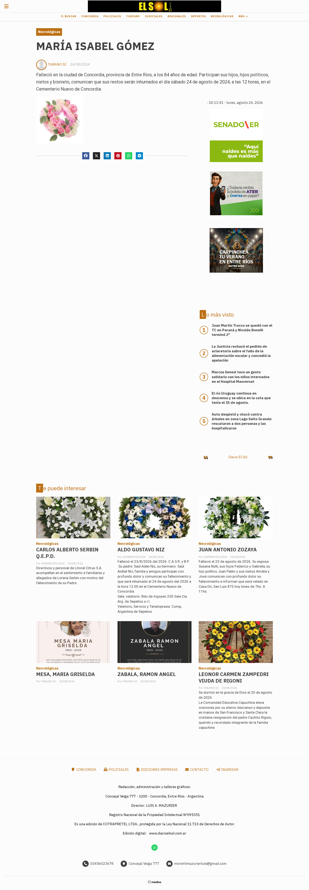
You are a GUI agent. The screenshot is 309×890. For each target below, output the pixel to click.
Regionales (177, 16)
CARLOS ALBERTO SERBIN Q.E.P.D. (67, 552)
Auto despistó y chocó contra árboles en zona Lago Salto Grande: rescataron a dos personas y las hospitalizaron (242, 421)
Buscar (70, 16)
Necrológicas (222, 16)
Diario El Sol (237, 457)
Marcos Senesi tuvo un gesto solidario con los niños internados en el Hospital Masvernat (240, 377)
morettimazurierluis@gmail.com (200, 863)
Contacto (199, 769)
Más (242, 16)
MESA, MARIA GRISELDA (65, 674)
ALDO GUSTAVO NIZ (141, 549)
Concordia (90, 16)
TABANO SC (57, 64)
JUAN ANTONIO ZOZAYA (228, 549)
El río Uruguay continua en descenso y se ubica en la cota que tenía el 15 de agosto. (241, 398)
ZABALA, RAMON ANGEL (147, 674)
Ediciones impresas (159, 769)
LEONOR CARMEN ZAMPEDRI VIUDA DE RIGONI (234, 677)
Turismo (133, 16)
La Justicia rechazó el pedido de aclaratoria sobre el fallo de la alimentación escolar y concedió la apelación (241, 353)
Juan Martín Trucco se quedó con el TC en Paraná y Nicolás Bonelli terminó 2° (242, 330)
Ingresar (229, 769)
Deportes (198, 16)
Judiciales (153, 16)
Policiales (112, 16)
